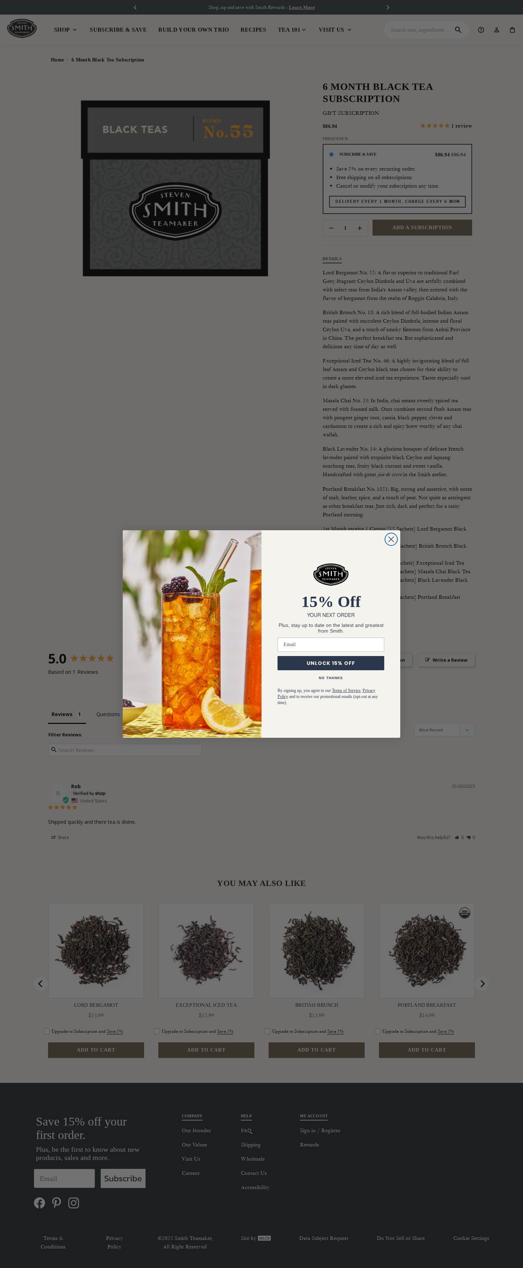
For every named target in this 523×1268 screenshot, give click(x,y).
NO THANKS (331, 678)
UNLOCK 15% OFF (331, 663)
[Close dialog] (391, 539)
